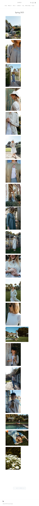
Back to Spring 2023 (20, 488)
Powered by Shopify (10, 503)
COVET (19, 2)
